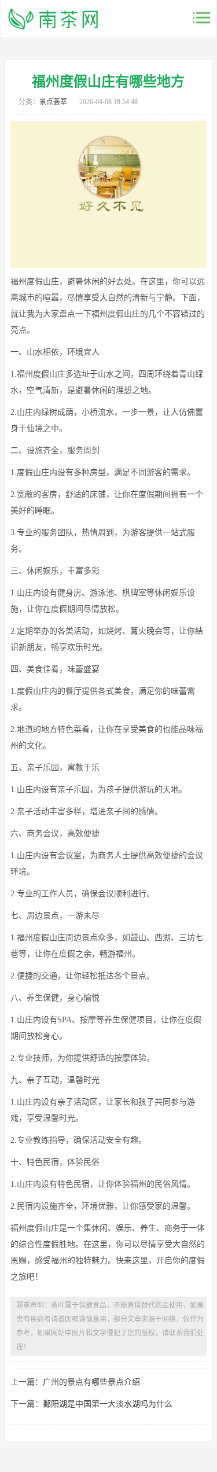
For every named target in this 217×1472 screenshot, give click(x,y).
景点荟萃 (53, 102)
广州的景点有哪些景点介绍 (91, 1382)
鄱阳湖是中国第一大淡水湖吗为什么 (107, 1404)
